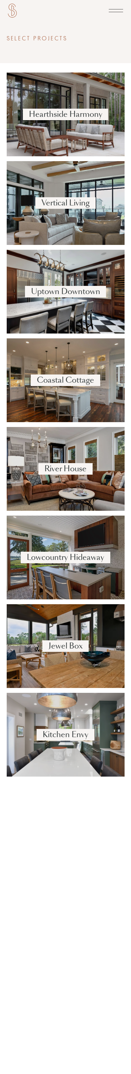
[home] (12, 11)
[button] (116, 11)
